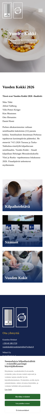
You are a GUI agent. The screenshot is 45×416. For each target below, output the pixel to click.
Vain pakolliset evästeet (23, 403)
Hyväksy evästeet (22, 397)
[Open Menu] (40, 10)
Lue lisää (8, 389)
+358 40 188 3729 (9, 343)
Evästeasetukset (22, 410)
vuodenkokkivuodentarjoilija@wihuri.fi (18, 347)
